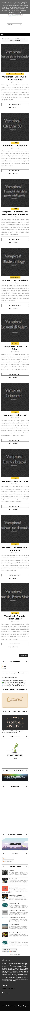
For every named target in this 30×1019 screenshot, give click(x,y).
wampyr (15, 208)
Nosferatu (11, 870)
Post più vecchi (23, 655)
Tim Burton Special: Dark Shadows (17, 917)
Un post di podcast (13, 887)
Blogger (18, 954)
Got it (19, 12)
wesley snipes (16, 277)
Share (15, 107)
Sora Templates (12, 1006)
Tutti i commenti (8, 861)
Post (5, 858)
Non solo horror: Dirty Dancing (16, 895)
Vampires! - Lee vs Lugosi (15, 481)
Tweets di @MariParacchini (8, 988)
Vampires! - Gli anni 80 (15, 145)
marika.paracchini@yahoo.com (9, 677)
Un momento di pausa (14, 924)
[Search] (20, 24)
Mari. (4, 666)
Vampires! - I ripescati (15, 415)
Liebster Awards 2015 (14, 941)
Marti (4, 668)
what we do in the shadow (15, 74)
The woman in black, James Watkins (17, 910)
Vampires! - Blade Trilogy (15, 280)
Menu (2, 34)
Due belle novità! (13, 878)
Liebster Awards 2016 (14, 903)
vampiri (15, 142)
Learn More (12, 12)
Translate (13, 951)
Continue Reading (14, 104)
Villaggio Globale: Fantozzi (15, 932)
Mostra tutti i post (15, 40)
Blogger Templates (23, 1006)
